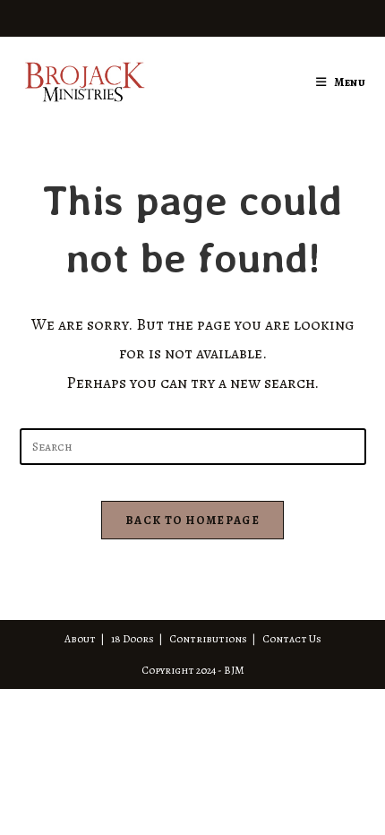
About (80, 639)
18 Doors (132, 639)
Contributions (208, 639)
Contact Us (291, 639)
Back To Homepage (192, 520)
